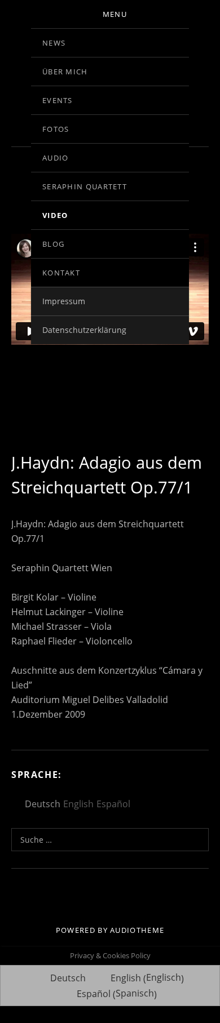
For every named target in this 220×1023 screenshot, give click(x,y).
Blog (53, 244)
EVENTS (57, 100)
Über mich (65, 71)
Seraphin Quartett (84, 186)
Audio (55, 158)
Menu (115, 14)
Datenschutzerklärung (84, 329)
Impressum (63, 301)
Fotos (55, 129)
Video (55, 215)
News (53, 43)
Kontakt (61, 273)
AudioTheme (137, 930)
